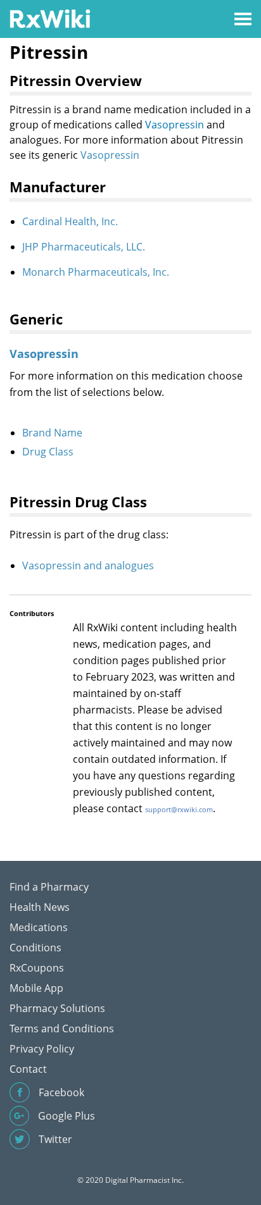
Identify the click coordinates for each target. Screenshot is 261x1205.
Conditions (35, 948)
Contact (28, 1069)
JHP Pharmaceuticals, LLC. (83, 247)
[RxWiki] (50, 18)
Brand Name (52, 433)
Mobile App (36, 988)
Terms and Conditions (62, 1028)
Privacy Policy (42, 1049)
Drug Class (47, 452)
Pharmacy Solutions (57, 1008)
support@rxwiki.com (179, 809)
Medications (39, 927)
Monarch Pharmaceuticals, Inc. (95, 272)
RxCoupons (37, 968)
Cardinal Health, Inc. (70, 221)
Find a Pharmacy (49, 887)
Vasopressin (174, 125)
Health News (40, 907)
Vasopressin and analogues (88, 565)
